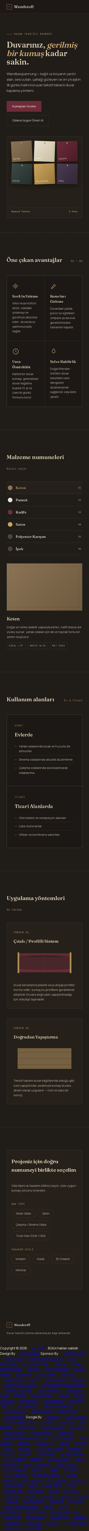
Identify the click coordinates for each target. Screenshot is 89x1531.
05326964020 (42, 1411)
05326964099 (15, 1411)
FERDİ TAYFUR (15, 1432)
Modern (21, 1259)
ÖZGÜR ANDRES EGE (20, 1422)
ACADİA (26, 1454)
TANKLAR (11, 1501)
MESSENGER (35, 1517)
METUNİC (11, 1528)
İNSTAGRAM (59, 1517)
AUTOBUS (35, 1491)
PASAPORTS (51, 1485)
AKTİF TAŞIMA (14, 1459)
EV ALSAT (71, 1491)
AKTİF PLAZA (31, 1480)
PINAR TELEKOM (57, 1369)
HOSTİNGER (33, 1528)
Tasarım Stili (22, 1249)
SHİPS (32, 1485)
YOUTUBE (33, 1523)
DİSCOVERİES (33, 1501)
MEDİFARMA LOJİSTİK (20, 1385)
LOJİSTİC (71, 1470)
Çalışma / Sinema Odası (31, 1224)
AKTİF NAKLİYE (66, 1464)
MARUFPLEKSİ (54, 1401)
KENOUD (36, 1459)
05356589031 (14, 1417)
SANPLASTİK (29, 1401)
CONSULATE (13, 1485)
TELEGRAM (12, 1523)
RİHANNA (81, 1443)
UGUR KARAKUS (53, 1427)
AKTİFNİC (25, 1448)
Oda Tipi (18, 1203)
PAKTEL (34, 1380)
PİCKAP (82, 1496)
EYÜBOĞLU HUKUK (18, 1390)
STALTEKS (77, 1380)
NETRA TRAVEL (74, 1353)
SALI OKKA (77, 1427)
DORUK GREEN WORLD (21, 1507)
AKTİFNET (39, 1348)
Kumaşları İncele (24, 106)
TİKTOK (52, 1523)
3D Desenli (63, 1259)
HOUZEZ (10, 1480)
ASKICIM (34, 1369)
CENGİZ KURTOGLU (65, 1512)
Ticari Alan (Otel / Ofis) (31, 1236)
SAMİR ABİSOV (42, 1432)
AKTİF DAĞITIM (72, 1454)
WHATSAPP (78, 1523)
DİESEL (48, 1507)
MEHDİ (54, 1470)
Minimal (21, 1270)
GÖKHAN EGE (30, 1353)
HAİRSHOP (65, 1432)
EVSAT (71, 1485)
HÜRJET (64, 1443)
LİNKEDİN (80, 1517)
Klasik (40, 1259)
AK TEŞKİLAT (46, 1454)
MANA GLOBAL (41, 1395)
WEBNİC (24, 1443)
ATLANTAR (24, 1374)
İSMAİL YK (66, 1422)
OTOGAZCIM (55, 1380)
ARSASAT (56, 1501)
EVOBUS (65, 1496)
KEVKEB (20, 1395)
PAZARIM (47, 1422)
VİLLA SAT (79, 1480)
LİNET (8, 1448)
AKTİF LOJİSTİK (59, 1459)
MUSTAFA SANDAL (46, 1475)
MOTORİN (76, 1501)
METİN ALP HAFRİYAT (59, 1406)
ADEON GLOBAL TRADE (45, 1358)
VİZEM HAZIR (13, 1358)
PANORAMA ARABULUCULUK (63, 1385)
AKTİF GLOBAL (63, 1438)
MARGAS (68, 1374)
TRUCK (30, 1496)
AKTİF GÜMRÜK (15, 1470)
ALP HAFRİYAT (28, 1406)
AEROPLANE (13, 1491)
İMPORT (38, 1470)
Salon (45, 1213)
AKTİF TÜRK (27, 1427)
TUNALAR (59, 1364)
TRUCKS (47, 1496)
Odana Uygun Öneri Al (27, 120)
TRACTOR (12, 1496)
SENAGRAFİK (46, 1374)
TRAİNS (53, 1491)
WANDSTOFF (14, 1380)
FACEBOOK (12, 1517)
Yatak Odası (23, 1213)
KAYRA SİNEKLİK (48, 1390)
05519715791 (67, 1411)
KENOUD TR (44, 1443)
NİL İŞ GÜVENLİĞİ (35, 1364)
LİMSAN (63, 1395)
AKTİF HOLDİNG (16, 1475)
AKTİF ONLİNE (56, 1480)
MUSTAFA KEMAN (50, 1448)
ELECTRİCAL (35, 1512)
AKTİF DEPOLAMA (37, 1464)
